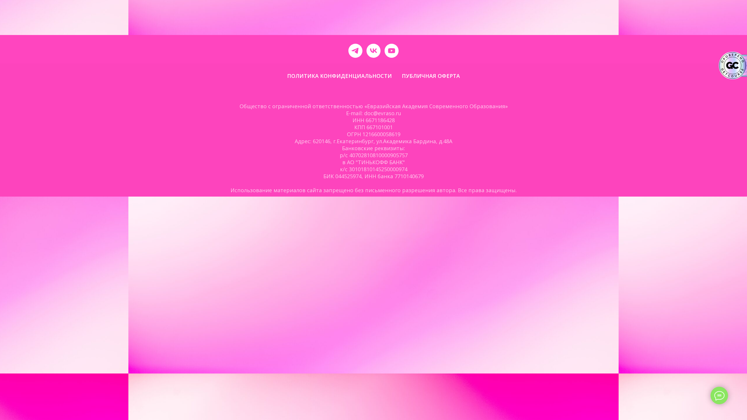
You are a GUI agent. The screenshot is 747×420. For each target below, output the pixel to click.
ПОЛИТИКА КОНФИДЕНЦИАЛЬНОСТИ (339, 75)
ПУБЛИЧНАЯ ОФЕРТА (431, 75)
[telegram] (355, 51)
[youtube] (392, 51)
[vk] (373, 51)
